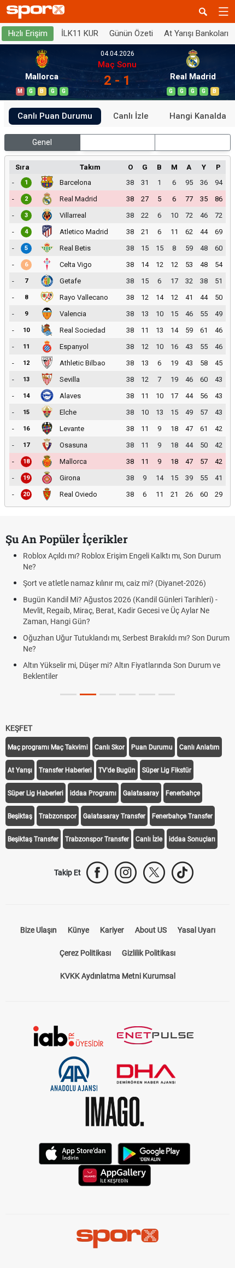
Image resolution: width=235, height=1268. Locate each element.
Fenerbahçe (183, 793)
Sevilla (70, 379)
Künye (78, 930)
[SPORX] (117, 1238)
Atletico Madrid (84, 232)
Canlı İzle (131, 116)
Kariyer (112, 930)
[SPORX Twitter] (154, 872)
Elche (68, 412)
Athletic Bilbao (82, 363)
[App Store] (75, 1153)
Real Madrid (78, 199)
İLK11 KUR (79, 33)
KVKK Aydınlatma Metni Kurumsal (117, 976)
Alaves (70, 396)
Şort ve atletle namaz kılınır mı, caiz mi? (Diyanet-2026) (114, 583)
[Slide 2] (107, 694)
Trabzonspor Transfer (97, 839)
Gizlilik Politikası (148, 953)
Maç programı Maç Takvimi (48, 747)
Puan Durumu (152, 747)
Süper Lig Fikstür (166, 770)
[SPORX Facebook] (97, 872)
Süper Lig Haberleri (35, 793)
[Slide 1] (88, 694)
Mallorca (73, 461)
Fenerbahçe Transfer (182, 816)
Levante (72, 428)
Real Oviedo (78, 494)
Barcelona (75, 182)
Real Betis (75, 248)
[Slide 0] (68, 694)
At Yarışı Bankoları (196, 33)
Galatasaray (141, 793)
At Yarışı (20, 770)
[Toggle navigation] (223, 11)
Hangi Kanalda (197, 116)
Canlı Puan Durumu (54, 116)
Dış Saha (193, 142)
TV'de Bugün (117, 770)
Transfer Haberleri (65, 770)
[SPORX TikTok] (183, 872)
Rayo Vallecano (84, 297)
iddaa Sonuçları (192, 839)
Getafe (70, 281)
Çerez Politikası (85, 953)
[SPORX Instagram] (126, 872)
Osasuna (73, 445)
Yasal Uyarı (196, 930)
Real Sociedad (82, 330)
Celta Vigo (76, 264)
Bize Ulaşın (38, 930)
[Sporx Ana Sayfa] (38, 12)
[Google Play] (154, 1153)
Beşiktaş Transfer (33, 839)
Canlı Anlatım (199, 747)
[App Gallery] (114, 1175)
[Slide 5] (166, 694)
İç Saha (117, 142)
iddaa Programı (93, 793)
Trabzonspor (58, 816)
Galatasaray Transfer (114, 816)
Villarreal (73, 215)
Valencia (73, 314)
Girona (70, 478)
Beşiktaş (20, 816)
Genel (42, 142)
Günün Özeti (131, 33)
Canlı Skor (110, 747)
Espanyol (74, 346)
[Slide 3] (127, 694)
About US (151, 930)
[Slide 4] (147, 694)
